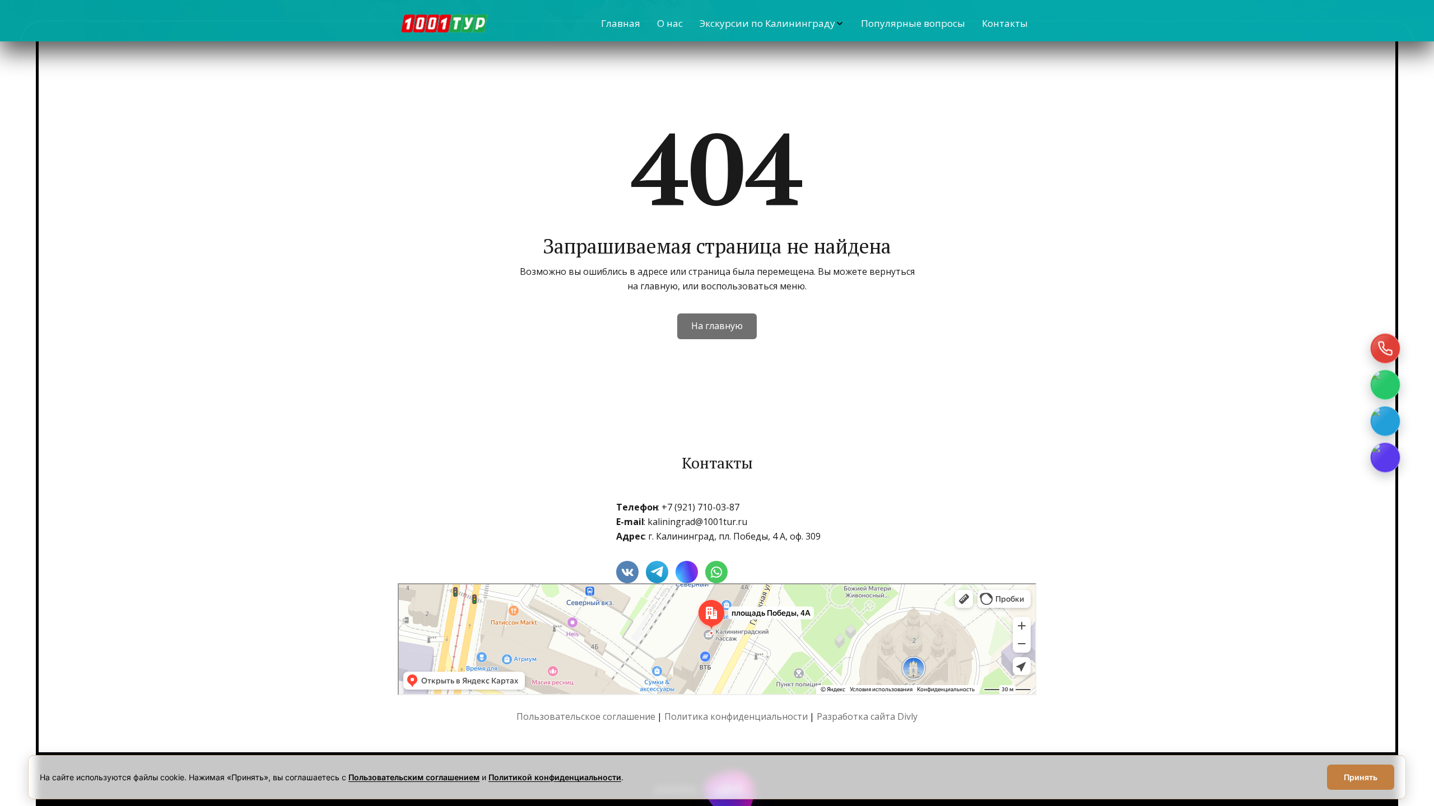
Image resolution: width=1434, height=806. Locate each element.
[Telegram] (1385, 421)
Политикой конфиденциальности (554, 777)
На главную (717, 326)
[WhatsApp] (1385, 385)
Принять (1360, 777)
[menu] (770, 23)
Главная (620, 23)
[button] (772, 23)
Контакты (1005, 23)
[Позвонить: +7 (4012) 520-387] (1385, 349)
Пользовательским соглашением (413, 777)
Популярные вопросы (913, 23)
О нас (670, 23)
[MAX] (1385, 458)
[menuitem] (621, 23)
